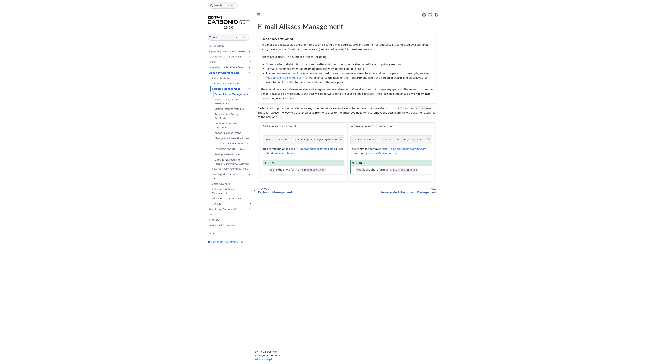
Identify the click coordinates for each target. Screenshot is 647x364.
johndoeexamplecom (280, 153)
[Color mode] (436, 15)
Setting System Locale (227, 154)
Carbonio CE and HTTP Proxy (231, 143)
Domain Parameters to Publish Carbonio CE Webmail (232, 161)
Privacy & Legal (263, 359)
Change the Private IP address (232, 138)
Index (212, 233)
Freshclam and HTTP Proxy (230, 148)
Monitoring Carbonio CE (223, 209)
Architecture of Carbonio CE (225, 56)
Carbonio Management (226, 88)
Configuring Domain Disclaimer (226, 125)
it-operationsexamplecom (286, 78)
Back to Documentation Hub (226, 242)
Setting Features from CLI (229, 108)
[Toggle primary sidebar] (258, 14)
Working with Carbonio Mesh (225, 176)
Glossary (214, 219)
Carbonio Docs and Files (226, 83)
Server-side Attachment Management (228, 101)
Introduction (216, 46)
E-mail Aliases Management (231, 94)
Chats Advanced (221, 183)
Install (212, 62)
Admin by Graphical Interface (226, 67)
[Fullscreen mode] (430, 15)
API (211, 214)
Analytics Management (228, 132)
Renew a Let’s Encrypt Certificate (227, 116)
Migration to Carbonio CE (226, 198)
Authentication (220, 78)
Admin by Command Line (224, 72)
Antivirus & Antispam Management (224, 191)
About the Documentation (224, 225)
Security (216, 203)
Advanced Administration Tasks (230, 169)
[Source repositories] (424, 15)
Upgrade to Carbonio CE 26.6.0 (227, 51)
